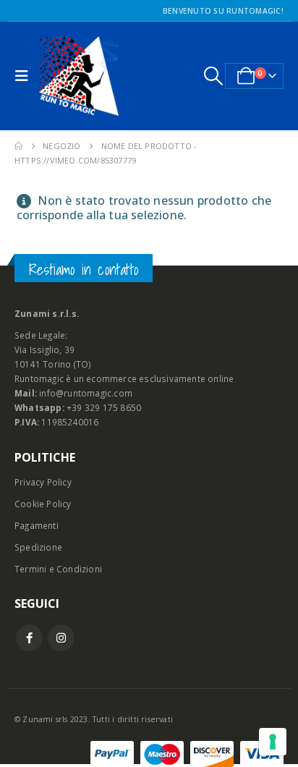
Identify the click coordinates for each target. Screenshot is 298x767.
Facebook (29, 637)
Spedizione (38, 547)
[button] (25, 76)
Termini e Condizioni (58, 569)
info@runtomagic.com (85, 393)
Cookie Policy (43, 503)
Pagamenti (36, 525)
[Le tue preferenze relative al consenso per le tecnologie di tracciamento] (272, 741)
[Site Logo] (79, 76)
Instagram (61, 637)
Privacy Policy (43, 482)
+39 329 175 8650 (104, 407)
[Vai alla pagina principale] (18, 146)
